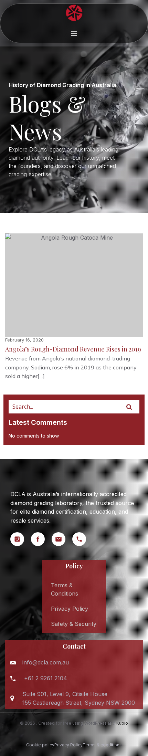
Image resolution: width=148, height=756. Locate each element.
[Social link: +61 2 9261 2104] (82, 539)
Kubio (122, 723)
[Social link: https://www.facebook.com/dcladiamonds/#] (41, 539)
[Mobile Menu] (74, 33)
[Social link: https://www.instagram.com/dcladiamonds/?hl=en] (20, 539)
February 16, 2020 (24, 340)
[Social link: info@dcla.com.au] (62, 539)
